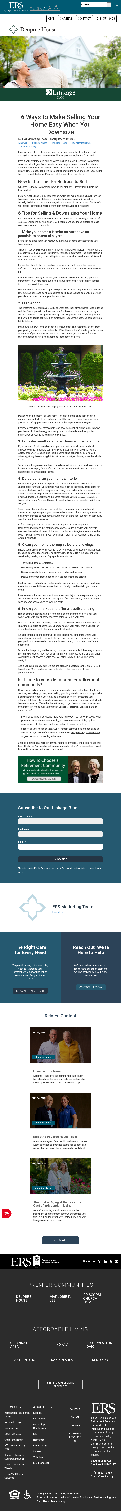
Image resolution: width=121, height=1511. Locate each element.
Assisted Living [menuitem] (12, 1422)
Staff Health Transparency (51, 1501)
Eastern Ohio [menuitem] (23, 1360)
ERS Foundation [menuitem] (41, 1463)
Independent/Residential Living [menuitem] (17, 1414)
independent (77, 732)
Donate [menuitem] (75, 1417)
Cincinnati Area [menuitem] (19, 1344)
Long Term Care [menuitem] (12, 1434)
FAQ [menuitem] (35, 1434)
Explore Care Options (30, 990)
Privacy (41, 1497)
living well (22, 143)
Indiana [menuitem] (61, 1345)
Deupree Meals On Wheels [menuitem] (14, 1466)
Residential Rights (104, 1497)
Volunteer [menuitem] (38, 1457)
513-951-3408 (106, 18)
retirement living (28, 146)
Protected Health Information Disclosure (69, 1497)
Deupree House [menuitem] (23, 1298)
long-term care (28, 736)
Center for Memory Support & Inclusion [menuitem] (14, 1457)
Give (51, 18)
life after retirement (81, 143)
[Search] (109, 4)
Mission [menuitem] (37, 1412)
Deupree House (59, 143)
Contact (84, 18)
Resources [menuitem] (38, 1439)
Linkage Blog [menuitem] (40, 1445)
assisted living (93, 732)
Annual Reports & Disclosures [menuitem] (42, 1426)
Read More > (58, 912)
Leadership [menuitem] (39, 1418)
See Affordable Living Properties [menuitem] (60, 1384)
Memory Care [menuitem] (11, 1428)
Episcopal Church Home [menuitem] (92, 1298)
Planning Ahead (39, 143)
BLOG (86, 1261)
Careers (66, 18)
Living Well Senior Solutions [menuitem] (13, 1476)
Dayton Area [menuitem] (62, 1360)
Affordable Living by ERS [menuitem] (14, 1447)
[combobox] (94, 4)
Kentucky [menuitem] (100, 1360)
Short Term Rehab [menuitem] (13, 1439)
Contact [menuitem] (75, 1409)
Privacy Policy (94, 868)
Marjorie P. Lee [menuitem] (60, 1298)
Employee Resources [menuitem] (75, 1437)
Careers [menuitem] (37, 1451)
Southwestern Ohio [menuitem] (99, 1344)
